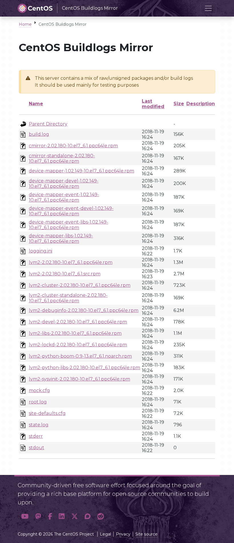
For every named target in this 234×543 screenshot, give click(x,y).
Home (25, 24)
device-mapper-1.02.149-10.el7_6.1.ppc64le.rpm (81, 171)
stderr (36, 436)
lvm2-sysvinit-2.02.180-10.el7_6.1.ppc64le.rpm (79, 379)
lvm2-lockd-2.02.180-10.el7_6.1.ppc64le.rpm (78, 344)
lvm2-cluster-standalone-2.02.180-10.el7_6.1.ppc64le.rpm (68, 298)
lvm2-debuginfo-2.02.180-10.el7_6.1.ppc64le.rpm (83, 310)
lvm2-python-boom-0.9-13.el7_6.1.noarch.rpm (80, 356)
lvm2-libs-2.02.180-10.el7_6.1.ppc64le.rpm (75, 333)
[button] (25, 516)
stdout (36, 447)
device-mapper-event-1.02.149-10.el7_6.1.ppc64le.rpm (64, 197)
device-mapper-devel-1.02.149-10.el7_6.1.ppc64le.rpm (63, 183)
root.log (38, 402)
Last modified (153, 103)
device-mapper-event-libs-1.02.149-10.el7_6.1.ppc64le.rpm (68, 224)
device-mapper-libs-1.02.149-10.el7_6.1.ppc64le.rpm (61, 238)
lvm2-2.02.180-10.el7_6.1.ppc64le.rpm (70, 262)
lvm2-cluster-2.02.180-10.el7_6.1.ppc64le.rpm (79, 285)
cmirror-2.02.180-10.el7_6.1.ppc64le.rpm (73, 145)
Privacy (123, 534)
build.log (39, 134)
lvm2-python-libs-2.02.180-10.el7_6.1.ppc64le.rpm (84, 367)
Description (200, 103)
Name (36, 103)
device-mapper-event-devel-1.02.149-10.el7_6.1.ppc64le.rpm (71, 211)
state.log (39, 424)
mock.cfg (39, 390)
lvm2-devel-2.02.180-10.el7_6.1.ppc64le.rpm (78, 322)
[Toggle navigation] (208, 8)
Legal (105, 534)
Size (179, 103)
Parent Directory (48, 124)
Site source (146, 534)
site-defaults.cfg (47, 413)
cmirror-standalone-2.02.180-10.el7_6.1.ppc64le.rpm (62, 158)
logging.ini (40, 251)
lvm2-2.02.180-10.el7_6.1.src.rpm (64, 274)
